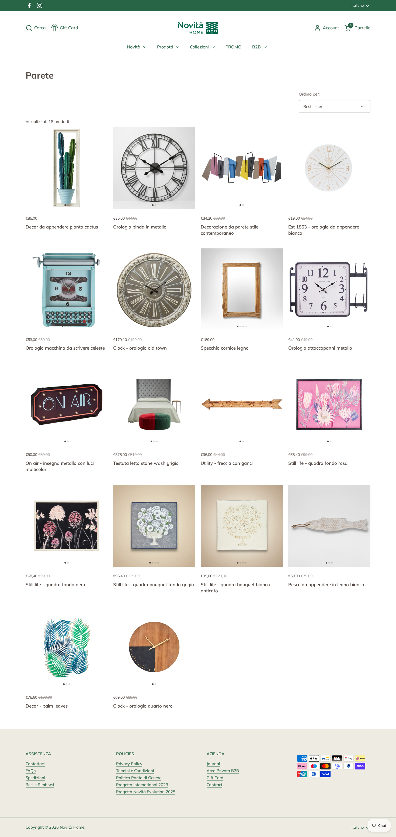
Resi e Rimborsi (40, 784)
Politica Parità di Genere (138, 777)
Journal (213, 763)
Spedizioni (35, 777)
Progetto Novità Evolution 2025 (145, 791)
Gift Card (215, 777)
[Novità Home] (198, 28)
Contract (214, 784)
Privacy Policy (129, 763)
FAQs (31, 770)
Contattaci (35, 763)
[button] (36, 27)
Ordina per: (309, 94)
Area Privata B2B (223, 770)
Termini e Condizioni (135, 770)
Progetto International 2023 (142, 784)
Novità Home (72, 827)
